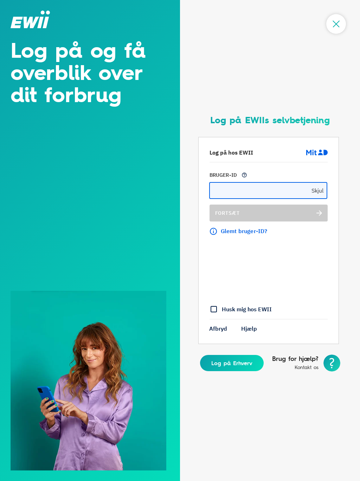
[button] (218, 328)
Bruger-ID (223, 175)
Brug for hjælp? (295, 359)
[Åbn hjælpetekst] (244, 175)
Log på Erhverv (231, 363)
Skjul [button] (317, 190)
